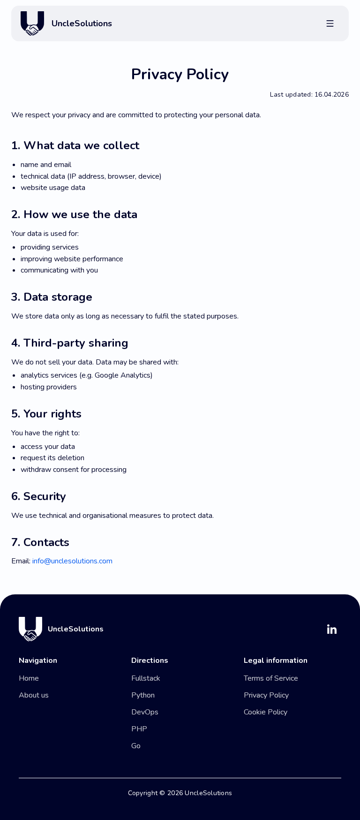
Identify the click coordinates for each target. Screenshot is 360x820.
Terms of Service (271, 678)
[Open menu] (330, 23)
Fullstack (145, 678)
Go (136, 746)
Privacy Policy (266, 695)
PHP (139, 729)
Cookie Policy (265, 712)
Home (29, 678)
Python (143, 695)
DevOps (144, 712)
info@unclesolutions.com (72, 561)
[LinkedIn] (331, 629)
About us (34, 695)
